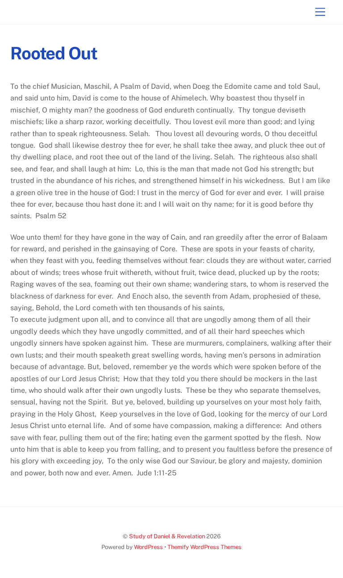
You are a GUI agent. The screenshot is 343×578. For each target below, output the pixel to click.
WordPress (148, 547)
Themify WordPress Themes (204, 547)
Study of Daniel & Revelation (167, 536)
